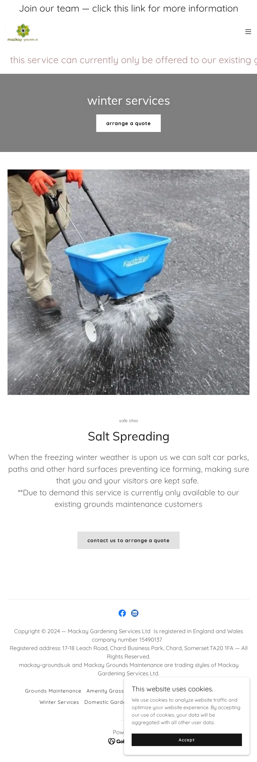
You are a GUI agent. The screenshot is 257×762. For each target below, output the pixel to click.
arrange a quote (128, 123)
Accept (187, 739)
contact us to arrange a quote (128, 540)
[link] (22, 31)
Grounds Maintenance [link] (53, 691)
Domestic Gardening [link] (110, 702)
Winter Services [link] (59, 702)
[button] (248, 31)
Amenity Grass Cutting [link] (115, 691)
